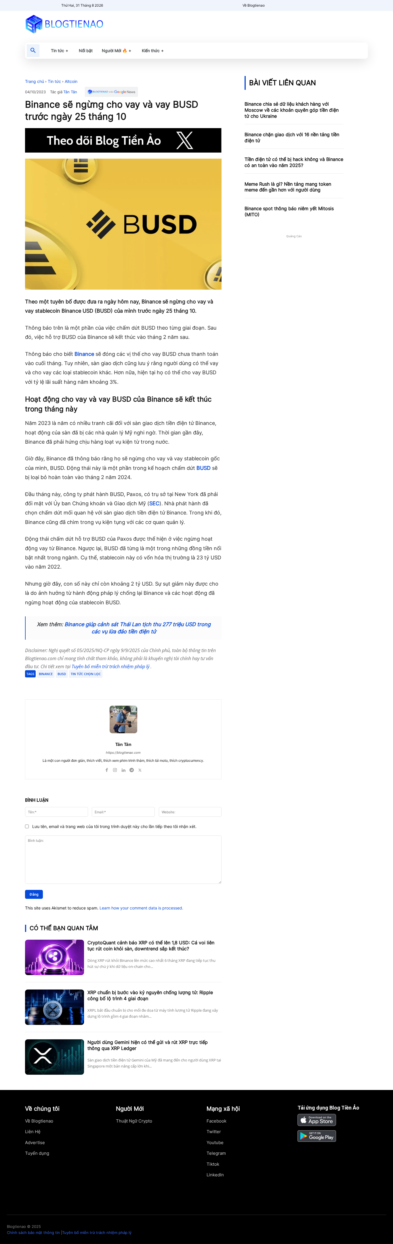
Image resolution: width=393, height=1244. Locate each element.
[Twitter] (80, 685)
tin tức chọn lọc (86, 674)
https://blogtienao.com (123, 753)
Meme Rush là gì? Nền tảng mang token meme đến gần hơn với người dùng (288, 187)
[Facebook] (67, 685)
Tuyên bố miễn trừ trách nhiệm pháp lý (111, 666)
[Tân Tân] (123, 719)
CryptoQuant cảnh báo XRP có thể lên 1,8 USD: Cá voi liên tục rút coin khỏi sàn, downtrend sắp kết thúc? (150, 945)
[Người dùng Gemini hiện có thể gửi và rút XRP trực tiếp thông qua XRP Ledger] (54, 1057)
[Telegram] (93, 685)
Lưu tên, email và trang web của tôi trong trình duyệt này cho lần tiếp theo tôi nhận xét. (114, 826)
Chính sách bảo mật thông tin (33, 1232)
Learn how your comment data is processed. (141, 907)
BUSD (204, 468)
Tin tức (54, 81)
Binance (84, 354)
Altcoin (71, 81)
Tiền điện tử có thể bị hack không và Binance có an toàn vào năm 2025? (294, 162)
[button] (33, 50)
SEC (154, 503)
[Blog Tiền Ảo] (77, 24)
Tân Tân (70, 92)
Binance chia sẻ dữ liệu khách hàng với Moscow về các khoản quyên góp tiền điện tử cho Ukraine (292, 110)
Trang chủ (34, 81)
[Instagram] (115, 769)
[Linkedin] (123, 769)
